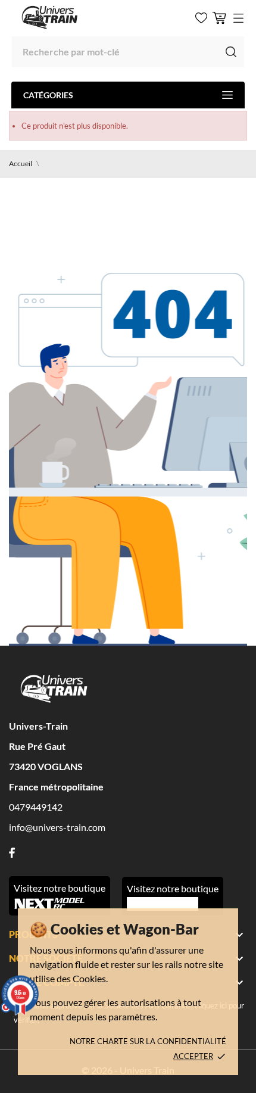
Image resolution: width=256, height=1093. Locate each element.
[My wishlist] (201, 18)
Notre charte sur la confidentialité (148, 1041)
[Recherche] (231, 51)
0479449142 (36, 806)
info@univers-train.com (57, 827)
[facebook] (12, 853)
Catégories (48, 95)
